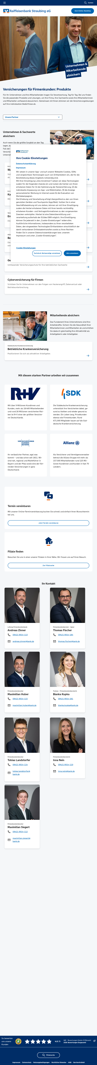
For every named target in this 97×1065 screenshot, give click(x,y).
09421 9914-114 (20, 764)
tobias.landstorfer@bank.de (21, 772)
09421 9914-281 (65, 699)
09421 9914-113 (20, 635)
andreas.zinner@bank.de (23, 641)
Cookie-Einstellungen (26, 248)
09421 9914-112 (20, 831)
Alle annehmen (72, 253)
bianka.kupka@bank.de (68, 705)
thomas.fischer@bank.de (69, 641)
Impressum (16, 1062)
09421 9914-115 (20, 699)
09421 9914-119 (65, 764)
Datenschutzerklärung (26, 163)
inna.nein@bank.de (66, 771)
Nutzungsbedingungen (41, 1062)
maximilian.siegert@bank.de (21, 839)
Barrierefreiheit (79, 1062)
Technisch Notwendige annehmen (47, 253)
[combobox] (32, 116)
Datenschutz (26, 1062)
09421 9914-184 (65, 635)
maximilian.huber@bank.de (24, 705)
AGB (69, 1062)
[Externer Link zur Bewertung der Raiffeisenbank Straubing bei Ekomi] (94, 1041)
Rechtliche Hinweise (59, 1062)
